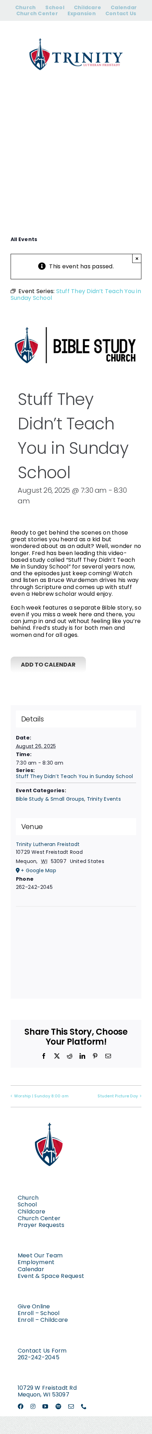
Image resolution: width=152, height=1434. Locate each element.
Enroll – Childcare (43, 1320)
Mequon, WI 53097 (43, 1394)
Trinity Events (104, 798)
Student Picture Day (118, 1096)
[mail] (71, 1406)
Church (28, 1198)
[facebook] (20, 1406)
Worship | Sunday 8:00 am (41, 1096)
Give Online (34, 1306)
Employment (36, 1262)
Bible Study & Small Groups (50, 798)
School (27, 1204)
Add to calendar (48, 664)
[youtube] (45, 1406)
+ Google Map (38, 870)
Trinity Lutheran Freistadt (48, 844)
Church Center (39, 1218)
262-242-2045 (38, 1357)
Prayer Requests (41, 1225)
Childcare (31, 1211)
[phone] (84, 1406)
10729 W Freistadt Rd (47, 1388)
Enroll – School (39, 1313)
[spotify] (58, 1406)
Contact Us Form (42, 1351)
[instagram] (32, 1406)
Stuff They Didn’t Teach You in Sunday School (74, 776)
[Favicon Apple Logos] (49, 1115)
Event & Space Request (51, 1276)
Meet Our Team (40, 1255)
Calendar (31, 1269)
